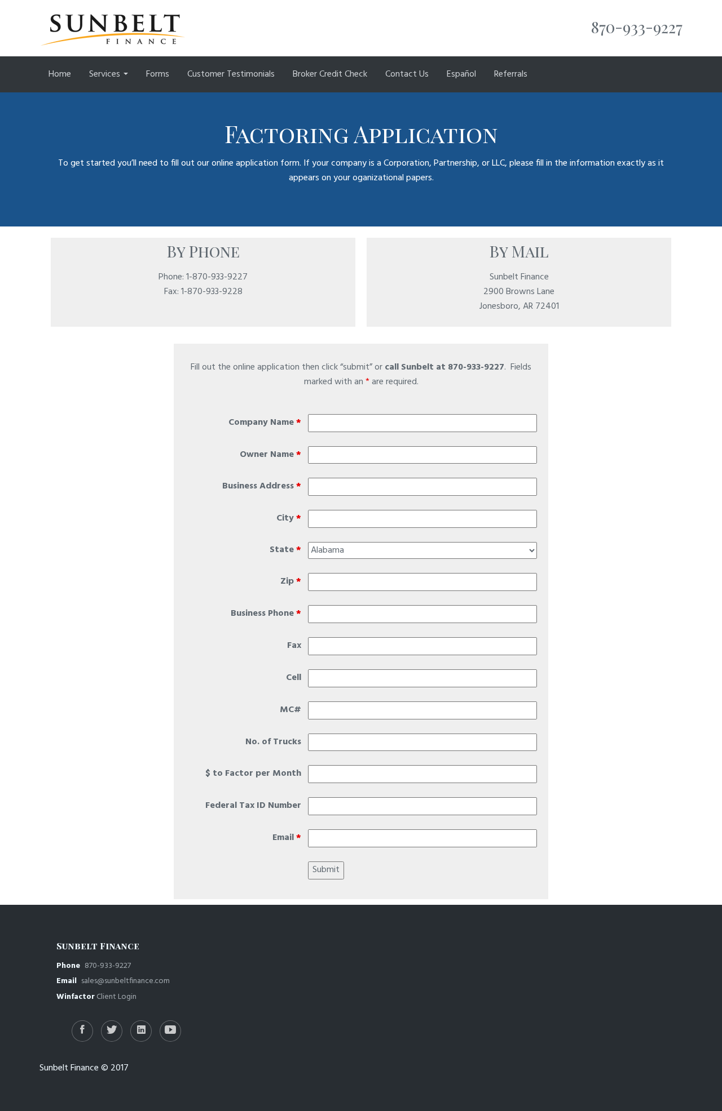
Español (461, 74)
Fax (294, 646)
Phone (70, 966)
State (285, 550)
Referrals (510, 74)
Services (105, 74)
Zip (290, 582)
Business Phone (266, 614)
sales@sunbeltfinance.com (125, 981)
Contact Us (407, 74)
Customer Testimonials (231, 74)
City (288, 519)
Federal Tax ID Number (253, 806)
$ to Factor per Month (253, 774)
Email (286, 838)
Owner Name (270, 455)
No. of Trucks (273, 742)
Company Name (264, 423)
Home (60, 74)
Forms (157, 74)
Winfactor (75, 997)
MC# (290, 710)
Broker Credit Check (330, 74)
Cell (293, 678)
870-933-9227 (108, 965)
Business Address (261, 486)
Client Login (116, 996)
